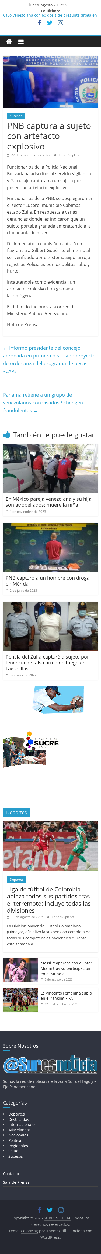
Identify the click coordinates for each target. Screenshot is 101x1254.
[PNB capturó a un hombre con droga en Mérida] (50, 526)
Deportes (17, 879)
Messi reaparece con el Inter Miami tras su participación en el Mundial (66, 968)
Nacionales (18, 1135)
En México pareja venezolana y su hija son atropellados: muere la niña (49, 502)
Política (14, 1140)
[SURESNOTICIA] (9, 41)
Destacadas (18, 1119)
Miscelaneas (19, 1129)
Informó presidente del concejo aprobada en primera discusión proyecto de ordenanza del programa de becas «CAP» (49, 359)
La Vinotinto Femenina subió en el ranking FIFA (66, 995)
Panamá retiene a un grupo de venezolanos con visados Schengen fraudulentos (43, 403)
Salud (13, 1150)
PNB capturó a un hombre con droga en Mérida (47, 581)
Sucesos (16, 116)
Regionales (18, 1145)
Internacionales (22, 1124)
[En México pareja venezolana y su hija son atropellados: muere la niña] (50, 447)
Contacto (11, 1173)
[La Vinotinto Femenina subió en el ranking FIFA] (20, 990)
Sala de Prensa (16, 1182)
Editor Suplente (70, 155)
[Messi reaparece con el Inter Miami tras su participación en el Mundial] (20, 960)
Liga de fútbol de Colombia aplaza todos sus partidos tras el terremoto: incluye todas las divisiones (49, 899)
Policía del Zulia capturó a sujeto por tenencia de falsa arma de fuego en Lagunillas (47, 662)
